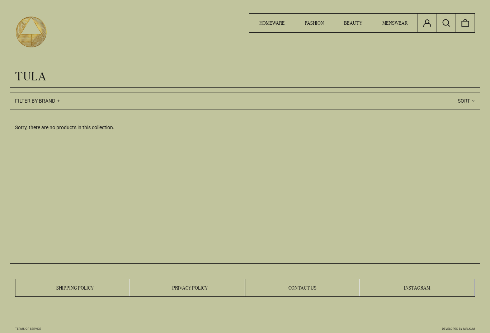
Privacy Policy (190, 287)
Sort (464, 101)
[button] (465, 23)
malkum (469, 328)
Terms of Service (28, 328)
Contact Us (302, 287)
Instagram (417, 287)
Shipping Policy (75, 287)
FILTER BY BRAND (35, 101)
